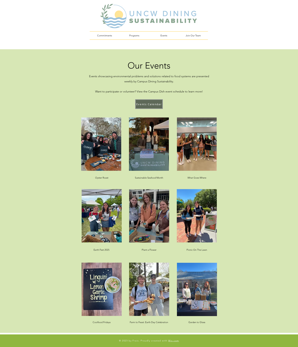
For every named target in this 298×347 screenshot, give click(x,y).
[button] (134, 35)
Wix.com (173, 340)
